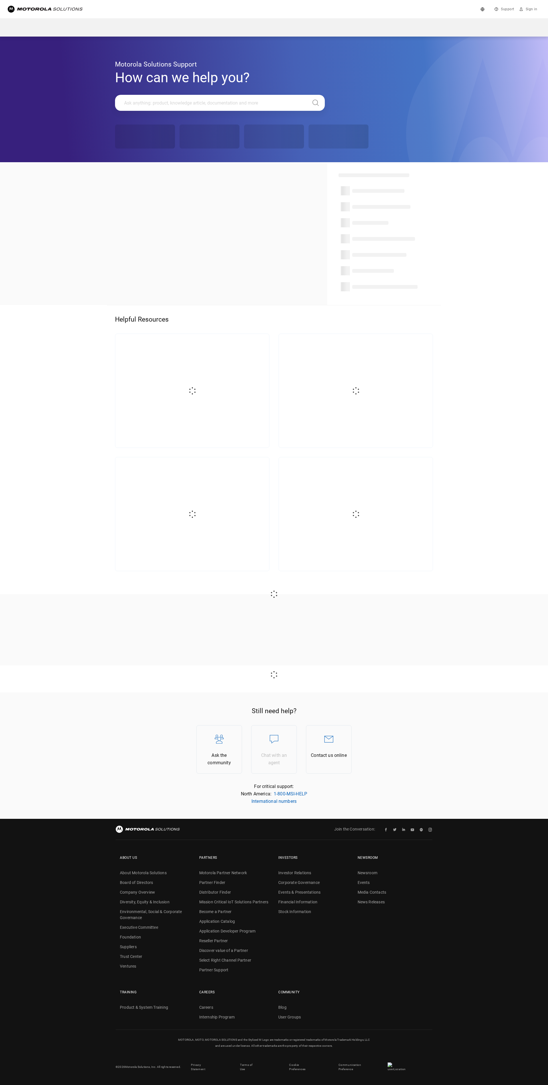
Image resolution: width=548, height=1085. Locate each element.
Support (507, 9)
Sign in (531, 9)
